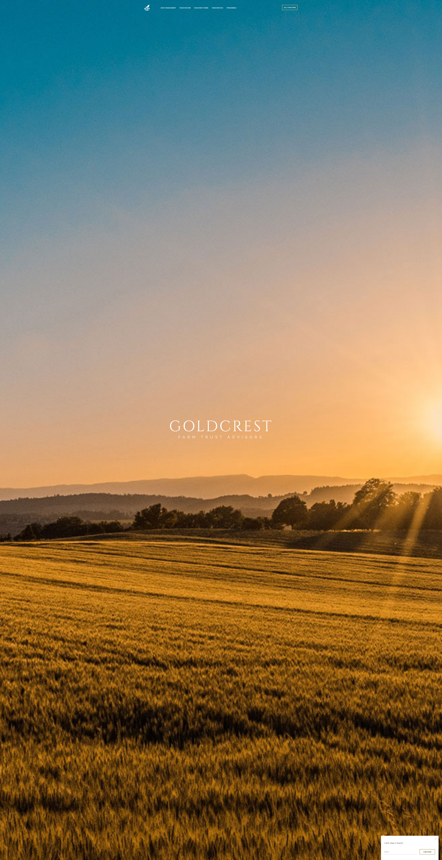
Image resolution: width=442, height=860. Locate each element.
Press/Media (231, 8)
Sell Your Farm (290, 8)
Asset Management (168, 8)
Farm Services (217, 8)
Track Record (185, 8)
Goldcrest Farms (201, 8)
